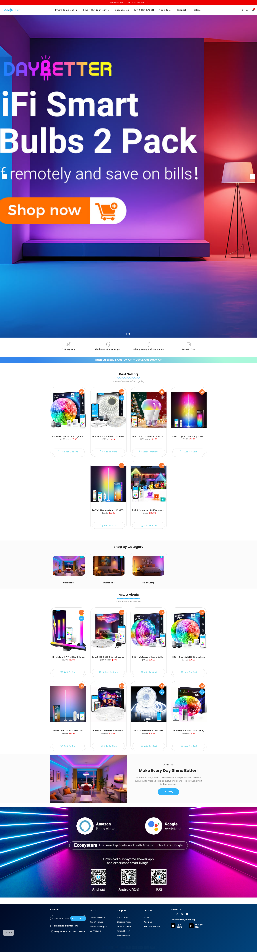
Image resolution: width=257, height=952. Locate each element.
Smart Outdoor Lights (96, 10)
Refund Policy (123, 931)
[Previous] (4, 176)
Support (181, 10)
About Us (148, 922)
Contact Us (122, 917)
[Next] (252, 176)
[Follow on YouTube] (187, 914)
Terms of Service (152, 926)
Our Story (168, 791)
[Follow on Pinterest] (182, 914)
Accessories (122, 10)
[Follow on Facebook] (172, 914)
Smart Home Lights (66, 10)
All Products (95, 931)
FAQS (146, 917)
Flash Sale (165, 10)
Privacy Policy (123, 935)
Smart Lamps (96, 922)
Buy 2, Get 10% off (144, 10)
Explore (196, 10)
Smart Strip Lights (98, 926)
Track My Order (124, 926)
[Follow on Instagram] (177, 914)
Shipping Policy (124, 922)
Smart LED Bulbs (97, 917)
